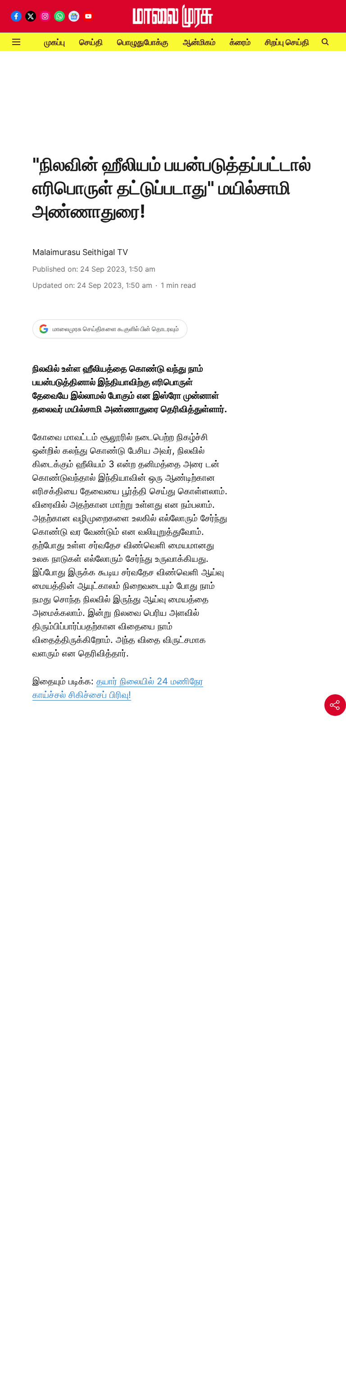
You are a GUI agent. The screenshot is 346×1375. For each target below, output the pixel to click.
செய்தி (91, 42)
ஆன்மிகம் (199, 42)
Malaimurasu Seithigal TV (80, 252)
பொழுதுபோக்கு (142, 42)
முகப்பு (54, 42)
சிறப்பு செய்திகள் (293, 42)
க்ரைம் (240, 42)
